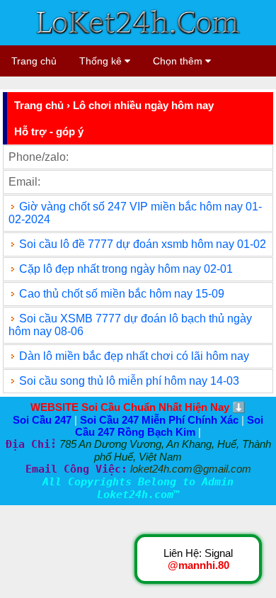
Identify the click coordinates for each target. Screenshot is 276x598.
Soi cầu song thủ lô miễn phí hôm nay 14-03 (129, 381)
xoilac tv (123, 83)
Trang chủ (34, 61)
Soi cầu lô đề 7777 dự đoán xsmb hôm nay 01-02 (142, 244)
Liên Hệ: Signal (198, 559)
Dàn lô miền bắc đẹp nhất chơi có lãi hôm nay (134, 356)
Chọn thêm (179, 61)
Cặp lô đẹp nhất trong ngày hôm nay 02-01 (126, 269)
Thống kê (102, 61)
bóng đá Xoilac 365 (49, 83)
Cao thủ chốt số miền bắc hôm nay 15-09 (121, 294)
